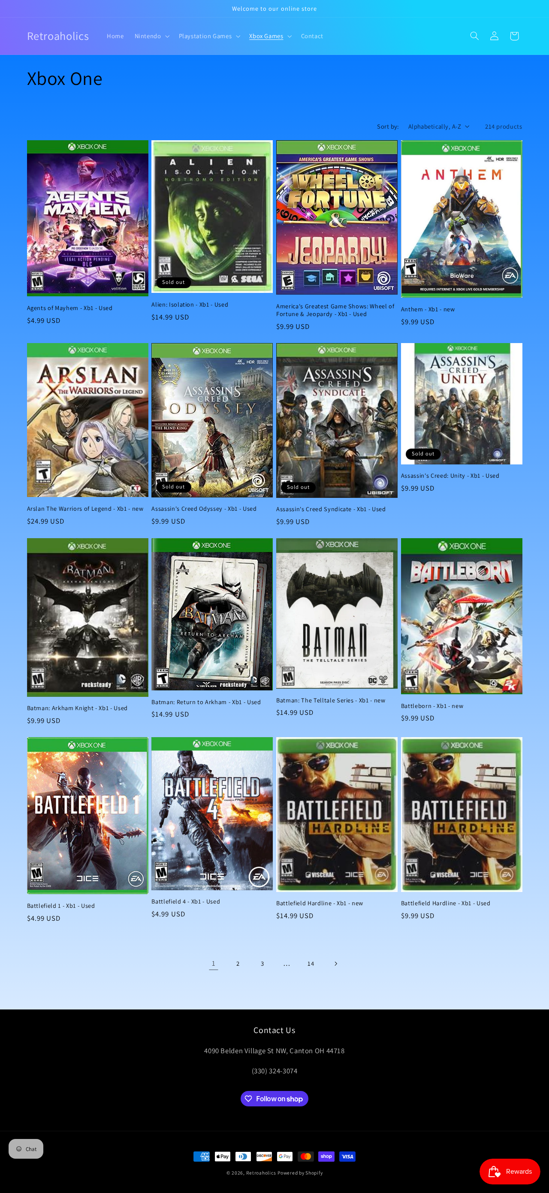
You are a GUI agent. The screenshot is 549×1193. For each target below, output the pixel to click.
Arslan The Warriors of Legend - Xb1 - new (85, 508)
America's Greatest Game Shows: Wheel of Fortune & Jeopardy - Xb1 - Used (335, 310)
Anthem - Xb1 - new (428, 309)
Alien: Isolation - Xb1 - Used (189, 304)
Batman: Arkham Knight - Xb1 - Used (77, 708)
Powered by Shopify (300, 1172)
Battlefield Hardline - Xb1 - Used (446, 903)
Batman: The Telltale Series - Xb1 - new (331, 700)
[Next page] (335, 963)
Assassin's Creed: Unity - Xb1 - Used (450, 475)
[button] (151, 36)
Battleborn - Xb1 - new (432, 706)
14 (311, 963)
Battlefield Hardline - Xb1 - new (319, 903)
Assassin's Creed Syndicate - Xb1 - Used (331, 509)
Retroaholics (261, 1172)
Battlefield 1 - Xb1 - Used (61, 906)
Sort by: (388, 126)
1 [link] (214, 963)
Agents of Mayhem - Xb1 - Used (70, 308)
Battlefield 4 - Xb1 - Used (185, 901)
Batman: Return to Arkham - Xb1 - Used (206, 702)
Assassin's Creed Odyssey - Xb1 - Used (203, 508)
